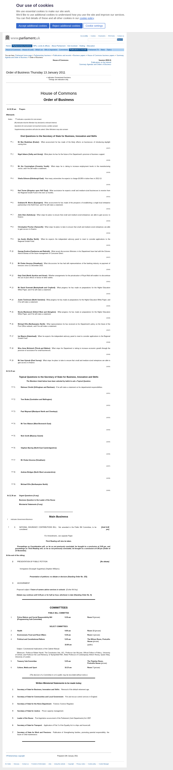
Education (91, 46)
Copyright (71, 764)
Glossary (16, 764)
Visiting (82, 46)
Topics (109, 50)
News (103, 50)
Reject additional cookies (66, 25)
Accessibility (84, 36)
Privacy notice (80, 764)
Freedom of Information (38, 764)
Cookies (93, 36)
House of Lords (28, 50)
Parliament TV (93, 50)
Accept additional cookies (33, 25)
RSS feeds (111, 36)
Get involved (72, 46)
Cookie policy (92, 764)
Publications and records (62, 55)
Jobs (49, 764)
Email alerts (101, 36)
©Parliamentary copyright (15, 756)
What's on (39, 50)
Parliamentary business (22, 46)
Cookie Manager (104, 764)
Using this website (59, 764)
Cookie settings (94, 25)
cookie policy (87, 18)
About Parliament (58, 46)
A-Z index (8, 764)
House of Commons (13, 50)
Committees (63, 50)
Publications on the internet (101, 62)
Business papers (79, 55)
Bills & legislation (51, 50)
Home (8, 46)
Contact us (120, 36)
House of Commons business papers (101, 55)
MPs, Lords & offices (41, 46)
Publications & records (78, 50)
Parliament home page (23, 55)
